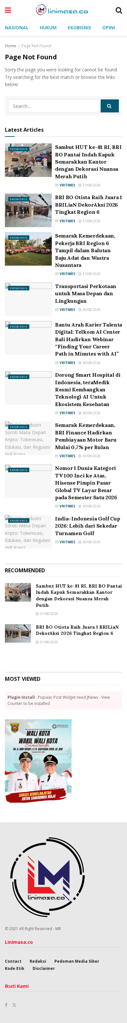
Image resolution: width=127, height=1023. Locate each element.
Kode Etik (14, 968)
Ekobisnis (79, 27)
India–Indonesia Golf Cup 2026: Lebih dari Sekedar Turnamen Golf (87, 525)
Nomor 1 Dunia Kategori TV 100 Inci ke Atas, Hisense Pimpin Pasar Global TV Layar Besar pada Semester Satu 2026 (86, 483)
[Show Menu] (8, 10)
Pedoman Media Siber (76, 961)
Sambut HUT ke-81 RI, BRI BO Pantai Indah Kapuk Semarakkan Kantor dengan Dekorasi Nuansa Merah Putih (88, 162)
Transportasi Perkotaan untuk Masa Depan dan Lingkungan (85, 293)
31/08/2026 (91, 185)
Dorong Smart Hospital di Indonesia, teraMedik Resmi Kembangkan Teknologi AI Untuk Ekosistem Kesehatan (87, 389)
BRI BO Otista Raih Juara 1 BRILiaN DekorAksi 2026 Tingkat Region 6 (88, 204)
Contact (13, 961)
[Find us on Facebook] (6, 1005)
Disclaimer (44, 968)
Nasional (17, 27)
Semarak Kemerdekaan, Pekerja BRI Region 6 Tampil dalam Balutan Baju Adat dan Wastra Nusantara (85, 250)
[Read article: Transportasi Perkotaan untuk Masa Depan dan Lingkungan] (28, 299)
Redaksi (38, 961)
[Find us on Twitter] (14, 1005)
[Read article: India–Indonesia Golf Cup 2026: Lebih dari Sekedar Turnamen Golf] (28, 531)
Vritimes (67, 185)
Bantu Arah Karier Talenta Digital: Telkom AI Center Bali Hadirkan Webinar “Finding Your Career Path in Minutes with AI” (88, 339)
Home (10, 46)
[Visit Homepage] (63, 9)
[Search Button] (119, 10)
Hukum (48, 27)
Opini (108, 27)
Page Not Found (36, 46)
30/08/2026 (91, 309)
